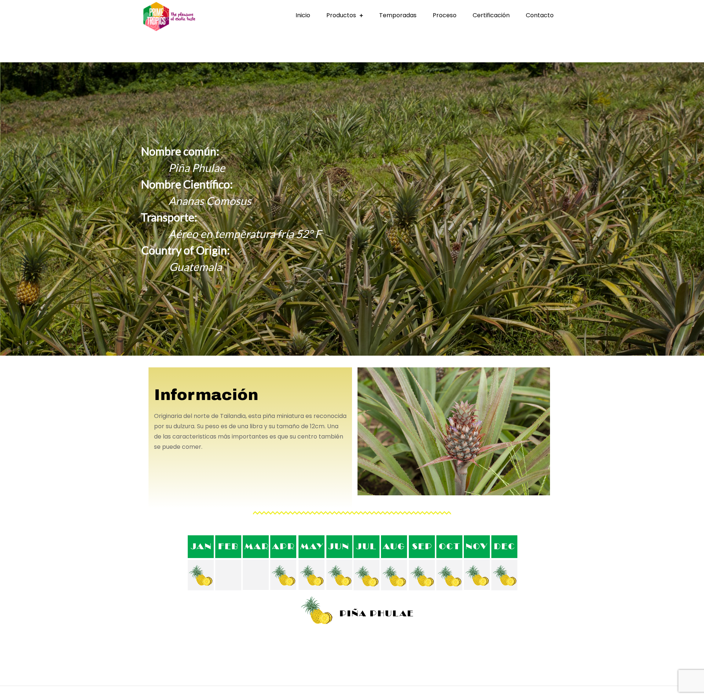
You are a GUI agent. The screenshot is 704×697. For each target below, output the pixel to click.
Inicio (303, 15)
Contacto (540, 15)
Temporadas (398, 15)
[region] (352, 209)
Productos (341, 15)
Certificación (491, 15)
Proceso (444, 15)
